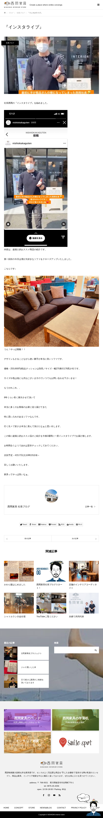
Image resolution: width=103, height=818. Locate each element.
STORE (31, 808)
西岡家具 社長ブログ (19, 506)
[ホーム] (5, 13)
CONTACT (61, 808)
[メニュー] (98, 4)
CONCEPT (18, 808)
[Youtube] (54, 795)
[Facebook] (43, 795)
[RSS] (59, 795)
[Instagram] (48, 795)
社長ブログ (10, 43)
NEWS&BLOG (46, 808)
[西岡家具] (15, 5)
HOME (6, 808)
